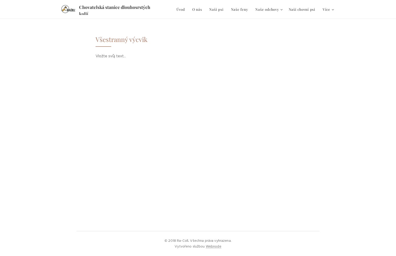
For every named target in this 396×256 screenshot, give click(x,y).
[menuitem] (182, 9)
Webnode (213, 246)
